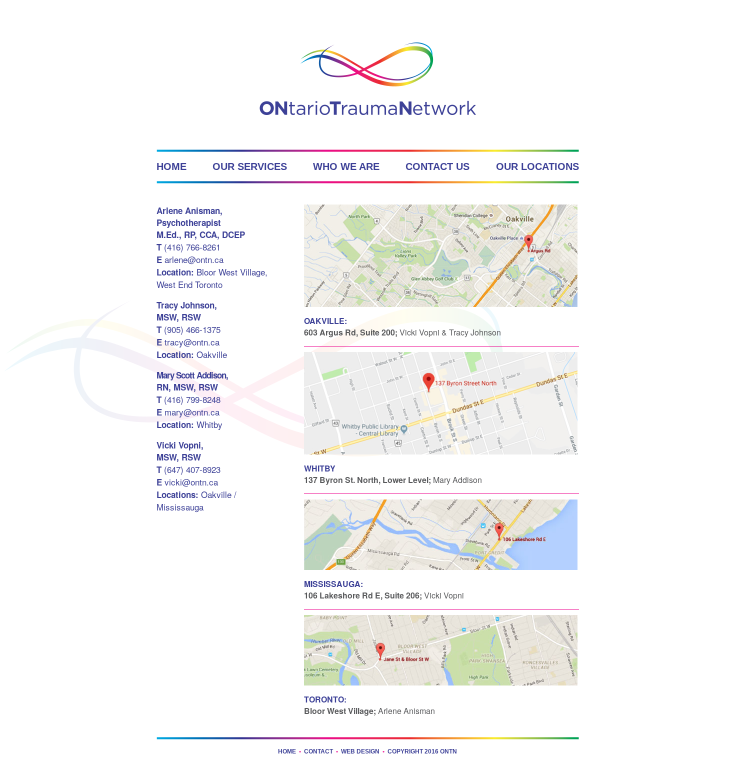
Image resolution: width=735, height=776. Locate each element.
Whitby (189, 424)
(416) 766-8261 (188, 246)
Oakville (191, 354)
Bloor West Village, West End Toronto (212, 278)
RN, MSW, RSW (192, 381)
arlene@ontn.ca (190, 259)
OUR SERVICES (249, 166)
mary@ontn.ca (188, 412)
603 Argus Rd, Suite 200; (351, 332)
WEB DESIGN (360, 751)
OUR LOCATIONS (537, 166)
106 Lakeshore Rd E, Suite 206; (363, 595)
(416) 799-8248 (188, 399)
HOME (171, 166)
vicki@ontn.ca (187, 482)
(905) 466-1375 (188, 329)
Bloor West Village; (340, 710)
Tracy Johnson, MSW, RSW (186, 311)
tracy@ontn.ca (188, 342)
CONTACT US (438, 166)
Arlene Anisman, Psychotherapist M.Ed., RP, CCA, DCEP (200, 222)
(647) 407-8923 (188, 469)
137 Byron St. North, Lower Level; (367, 480)
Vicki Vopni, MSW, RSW (180, 451)
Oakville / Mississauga (196, 500)
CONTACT (318, 751)
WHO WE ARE (346, 166)
